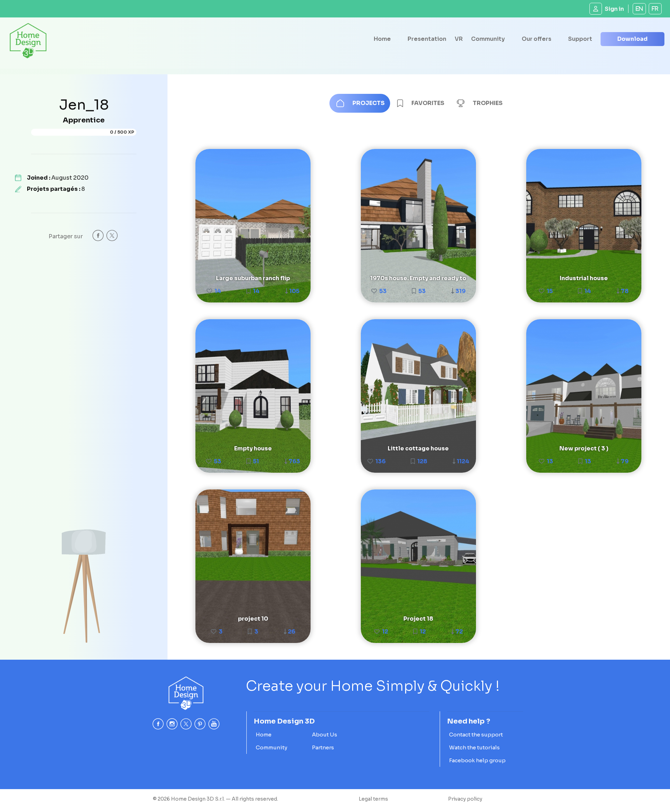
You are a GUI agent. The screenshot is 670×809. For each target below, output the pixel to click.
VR (459, 39)
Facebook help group (477, 760)
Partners (323, 747)
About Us (324, 734)
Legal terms (373, 799)
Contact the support (476, 734)
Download (632, 39)
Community (488, 39)
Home (382, 39)
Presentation (427, 39)
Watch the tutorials (474, 747)
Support (580, 39)
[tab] (359, 103)
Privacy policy (465, 799)
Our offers (536, 39)
